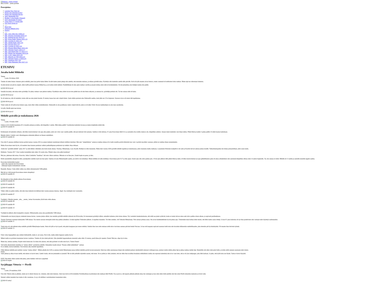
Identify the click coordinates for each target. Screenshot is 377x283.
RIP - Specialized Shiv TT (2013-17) (16, 51)
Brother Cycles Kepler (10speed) (15, 18)
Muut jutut (8, 27)
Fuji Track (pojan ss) (11, 23)
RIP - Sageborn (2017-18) (13, 60)
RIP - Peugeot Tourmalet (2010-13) (16, 36)
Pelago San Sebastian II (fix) (13, 13)
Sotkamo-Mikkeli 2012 (12, 28)
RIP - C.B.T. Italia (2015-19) (14, 55)
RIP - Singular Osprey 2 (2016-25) (15, 58)
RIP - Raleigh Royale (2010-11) (14, 37)
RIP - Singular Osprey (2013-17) (15, 50)
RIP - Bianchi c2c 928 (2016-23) (15, 57)
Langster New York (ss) (12, 11)
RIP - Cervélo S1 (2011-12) (13, 41)
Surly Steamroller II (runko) (13, 20)
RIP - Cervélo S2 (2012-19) (13, 46)
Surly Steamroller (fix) (12, 16)
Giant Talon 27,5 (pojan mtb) (14, 21)
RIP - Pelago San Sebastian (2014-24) (16, 53)
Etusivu (7, 30)
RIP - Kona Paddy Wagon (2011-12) (16, 39)
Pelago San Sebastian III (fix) (14, 14)
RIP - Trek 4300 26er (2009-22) (14, 34)
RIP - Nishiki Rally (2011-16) (14, 43)
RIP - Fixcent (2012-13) (12, 44)
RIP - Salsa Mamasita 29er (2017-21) (16, 62)
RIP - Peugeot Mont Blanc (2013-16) (16, 48)
